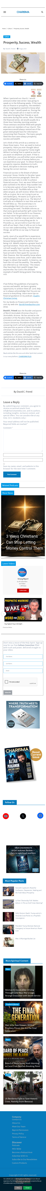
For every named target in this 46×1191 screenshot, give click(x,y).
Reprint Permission (20, 1130)
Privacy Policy (18, 1133)
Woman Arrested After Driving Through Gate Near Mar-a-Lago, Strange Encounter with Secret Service (23, 993)
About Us (16, 1123)
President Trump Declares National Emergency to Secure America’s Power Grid (28, 928)
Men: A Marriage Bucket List (25, 939)
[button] (5, 525)
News (8, 969)
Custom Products (19, 1163)
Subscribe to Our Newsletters (24, 1159)
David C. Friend (10, 49)
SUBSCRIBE (23, 590)
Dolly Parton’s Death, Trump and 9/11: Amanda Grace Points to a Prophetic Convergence (28, 915)
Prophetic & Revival (12, 1004)
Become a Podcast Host (22, 1152)
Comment (8, 428)
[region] (23, 526)
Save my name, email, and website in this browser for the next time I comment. (21, 467)
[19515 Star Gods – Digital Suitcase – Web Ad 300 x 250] (23, 859)
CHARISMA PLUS (25, 356)
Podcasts (16, 1145)
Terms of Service (19, 1137)
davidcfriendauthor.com (29, 305)
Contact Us (16, 1119)
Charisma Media (29, 627)
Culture (6, 37)
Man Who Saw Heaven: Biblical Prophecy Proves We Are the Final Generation (21, 1028)
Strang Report (23, 579)
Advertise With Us (20, 1156)
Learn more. (27, 1183)
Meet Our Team (19, 1126)
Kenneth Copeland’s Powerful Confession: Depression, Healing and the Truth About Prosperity (28, 890)
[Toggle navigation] (5, 12)
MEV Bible (16, 1149)
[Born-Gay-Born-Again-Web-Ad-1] (23, 714)
